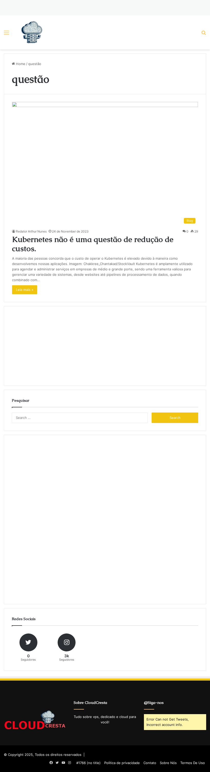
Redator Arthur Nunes (31, 231)
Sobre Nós (168, 763)
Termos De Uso (192, 763)
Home (20, 64)
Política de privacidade (122, 763)
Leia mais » (24, 290)
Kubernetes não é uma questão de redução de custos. (92, 243)
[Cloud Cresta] (31, 32)
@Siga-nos (154, 702)
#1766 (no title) (88, 763)
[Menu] (6, 34)
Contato (149, 763)
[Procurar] (203, 34)
